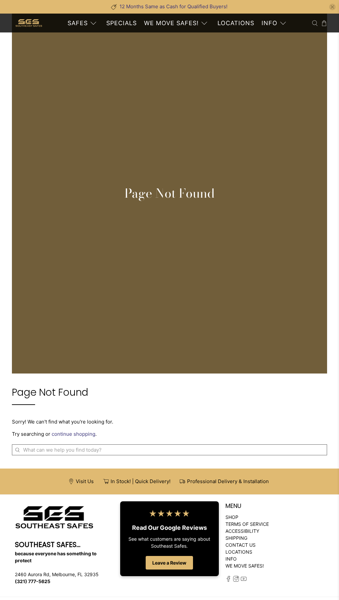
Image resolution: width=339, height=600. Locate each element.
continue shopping (73, 434)
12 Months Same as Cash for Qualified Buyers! (173, 6)
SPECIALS (121, 23)
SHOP (231, 517)
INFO (269, 23)
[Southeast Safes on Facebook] (228, 580)
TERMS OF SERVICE (247, 524)
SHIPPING (236, 538)
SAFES (78, 23)
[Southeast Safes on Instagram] (236, 580)
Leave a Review (169, 563)
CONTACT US (240, 545)
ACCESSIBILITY (242, 531)
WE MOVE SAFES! (171, 23)
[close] (332, 7)
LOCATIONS (236, 23)
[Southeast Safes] (29, 23)
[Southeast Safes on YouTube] (244, 580)
